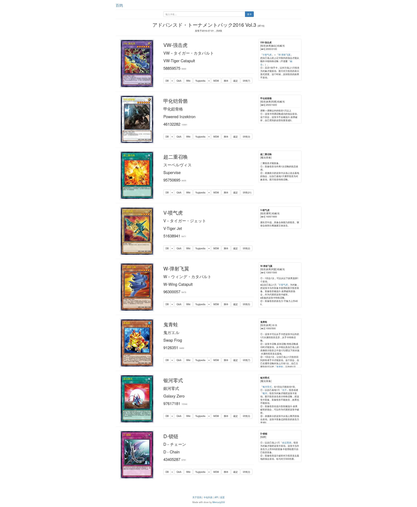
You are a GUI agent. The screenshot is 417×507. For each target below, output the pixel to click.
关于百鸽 (196, 497)
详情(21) (247, 192)
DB (167, 80)
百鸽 (119, 5)
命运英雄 (286, 442)
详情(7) (246, 80)
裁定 (235, 80)
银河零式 (267, 386)
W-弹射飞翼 (284, 54)
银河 (265, 393)
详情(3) (246, 136)
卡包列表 (208, 497)
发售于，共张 (208, 30)
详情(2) (246, 248)
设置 (222, 497)
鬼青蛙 (279, 366)
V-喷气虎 (267, 54)
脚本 (226, 80)
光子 (284, 389)
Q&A (179, 80)
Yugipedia (200, 80)
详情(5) (246, 304)
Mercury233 (218, 502)
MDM (216, 80)
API (216, 497)
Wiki (188, 80)
